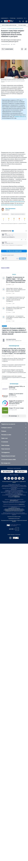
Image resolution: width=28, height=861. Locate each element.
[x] (19, 478)
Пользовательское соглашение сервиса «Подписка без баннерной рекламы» (14, 521)
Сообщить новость (6, 427)
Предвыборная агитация (8, 456)
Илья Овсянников (10, 208)
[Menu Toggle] (1, 21)
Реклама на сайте (6, 434)
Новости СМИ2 (5, 267)
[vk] (8, 478)
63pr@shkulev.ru (21, 504)
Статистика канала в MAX (8, 459)
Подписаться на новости (8, 424)
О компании (4, 441)
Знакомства (20, 18)
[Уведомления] (23, 21)
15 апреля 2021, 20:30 (5, 44)
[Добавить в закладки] (22, 49)
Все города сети (5, 463)
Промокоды (13, 18)
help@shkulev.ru (17, 496)
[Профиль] (26, 21)
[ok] (12, 478)
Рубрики (3, 431)
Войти (6, 259)
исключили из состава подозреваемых (12, 205)
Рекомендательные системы (14, 518)
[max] (15, 478)
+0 (21, 239)
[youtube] (22, 478)
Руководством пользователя (14, 508)
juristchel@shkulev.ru (16, 495)
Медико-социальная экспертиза (18, 214)
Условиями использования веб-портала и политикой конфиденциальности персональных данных (14, 510)
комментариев (8, 49)
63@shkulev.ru (20, 494)
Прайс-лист (4, 438)
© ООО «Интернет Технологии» (14, 534)
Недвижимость (5, 18)
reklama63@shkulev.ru (14, 500)
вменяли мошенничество (17, 201)
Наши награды (5, 445)
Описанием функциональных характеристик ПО (14, 509)
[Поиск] (19, 21)
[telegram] (5, 478)
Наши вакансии (5, 449)
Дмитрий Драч (5, 214)
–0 (25, 239)
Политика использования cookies (14, 516)
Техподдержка (5, 452)
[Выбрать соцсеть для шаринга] (25, 49)
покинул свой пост (19, 116)
